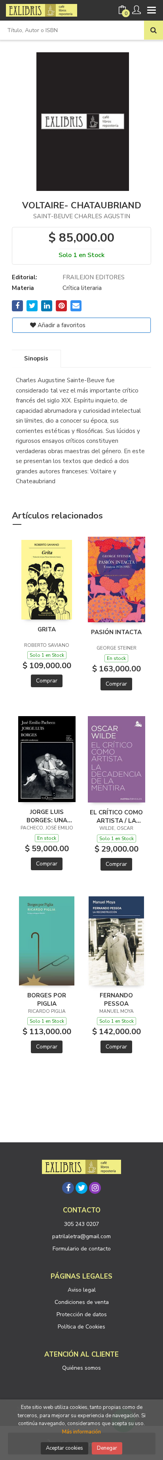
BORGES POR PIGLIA (46, 999)
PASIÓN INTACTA (116, 632)
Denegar (107, 1448)
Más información (81, 1431)
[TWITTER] (81, 1188)
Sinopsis (36, 358)
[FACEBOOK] (68, 1188)
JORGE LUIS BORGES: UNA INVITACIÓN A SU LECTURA (46, 816)
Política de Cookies (81, 1326)
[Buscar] (153, 30)
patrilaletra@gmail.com (81, 1236)
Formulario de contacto (82, 1248)
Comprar (46, 680)
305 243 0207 (81, 1224)
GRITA (47, 629)
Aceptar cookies (64, 1448)
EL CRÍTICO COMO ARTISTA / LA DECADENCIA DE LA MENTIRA (116, 816)
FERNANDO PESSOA (116, 999)
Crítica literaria (82, 288)
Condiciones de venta (82, 1302)
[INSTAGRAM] (95, 1188)
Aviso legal (82, 1290)
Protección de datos (82, 1314)
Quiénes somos (81, 1368)
